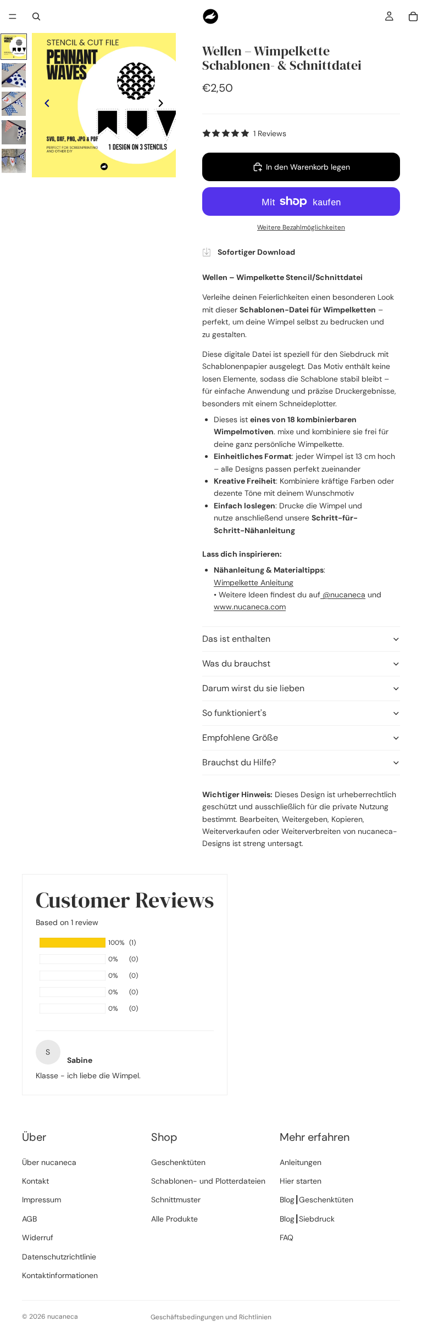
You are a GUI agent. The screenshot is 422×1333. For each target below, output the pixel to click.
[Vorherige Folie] (44, 105)
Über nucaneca (49, 1162)
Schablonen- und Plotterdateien (208, 1181)
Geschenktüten (178, 1162)
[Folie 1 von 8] (14, 47)
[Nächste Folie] (164, 105)
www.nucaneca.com (250, 607)
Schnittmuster (176, 1200)
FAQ (286, 1237)
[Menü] (12, 16)
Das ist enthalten (236, 639)
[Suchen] (36, 16)
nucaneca (62, 1316)
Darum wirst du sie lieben (253, 688)
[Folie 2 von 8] (14, 75)
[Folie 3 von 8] (14, 104)
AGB (29, 1219)
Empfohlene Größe (240, 737)
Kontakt (35, 1181)
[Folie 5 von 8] (14, 161)
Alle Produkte (174, 1219)
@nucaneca (342, 595)
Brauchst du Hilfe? (239, 762)
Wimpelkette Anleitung (253, 582)
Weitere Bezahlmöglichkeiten (301, 227)
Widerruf (37, 1237)
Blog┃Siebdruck (307, 1219)
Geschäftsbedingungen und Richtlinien (211, 1317)
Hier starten (300, 1181)
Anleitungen (300, 1162)
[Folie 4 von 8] (14, 132)
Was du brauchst (236, 663)
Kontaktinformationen (60, 1275)
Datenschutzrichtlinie (59, 1257)
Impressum (41, 1200)
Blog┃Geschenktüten (316, 1200)
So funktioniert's (234, 713)
